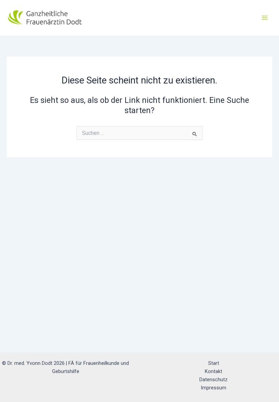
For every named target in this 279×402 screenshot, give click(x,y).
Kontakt (213, 371)
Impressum (213, 388)
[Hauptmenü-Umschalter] (265, 17)
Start (213, 363)
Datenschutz (213, 379)
